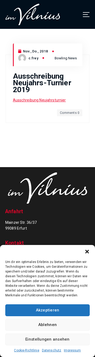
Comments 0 (69, 113)
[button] (87, 251)
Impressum (72, 350)
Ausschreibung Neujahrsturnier (39, 100)
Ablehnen (47, 324)
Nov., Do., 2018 (35, 51)
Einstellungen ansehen (47, 339)
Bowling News (66, 58)
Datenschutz (51, 350)
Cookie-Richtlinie (26, 350)
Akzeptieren (47, 310)
